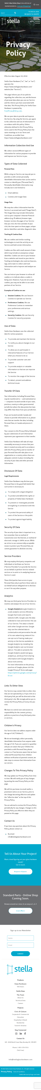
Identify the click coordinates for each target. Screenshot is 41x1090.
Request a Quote (32, 14)
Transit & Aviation (20, 1025)
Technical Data (33, 12)
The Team (20, 995)
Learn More (20, 911)
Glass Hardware (20, 984)
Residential (20, 1023)
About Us (20, 998)
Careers (20, 1003)
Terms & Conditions (19, 1072)
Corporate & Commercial (20, 1014)
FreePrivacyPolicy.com (13, 111)
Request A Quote (20, 871)
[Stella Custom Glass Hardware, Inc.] (10, 21)
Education (20, 1017)
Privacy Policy (6, 1071)
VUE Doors (20, 987)
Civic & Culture (20, 1011)
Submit (20, 954)
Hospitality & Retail (20, 1020)
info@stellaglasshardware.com (20, 1059)
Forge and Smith (35, 1074)
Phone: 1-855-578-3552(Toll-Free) (21, 1049)
